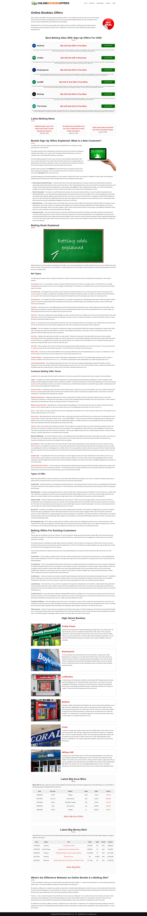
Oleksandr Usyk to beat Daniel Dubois (68, 849)
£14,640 (108, 795)
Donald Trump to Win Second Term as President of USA (69, 860)
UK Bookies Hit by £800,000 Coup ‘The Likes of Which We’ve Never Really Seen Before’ (74, 129)
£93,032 (108, 809)
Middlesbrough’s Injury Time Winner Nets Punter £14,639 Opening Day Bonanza (44, 129)
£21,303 (108, 802)
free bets (68, 17)
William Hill (68, 752)
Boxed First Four (68, 856)
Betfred (65, 702)
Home (85, 3)
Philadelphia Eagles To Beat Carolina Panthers (68, 853)
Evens (33, 410)
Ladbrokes (67, 677)
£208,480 (108, 798)
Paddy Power (69, 626)
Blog (114, 3)
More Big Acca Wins (73, 816)
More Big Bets (73, 867)
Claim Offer (108, 45)
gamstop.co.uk (92, 914)
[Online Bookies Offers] (50, 3)
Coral (64, 727)
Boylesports (68, 651)
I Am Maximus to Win (68, 845)
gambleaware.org (82, 914)
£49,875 (108, 806)
